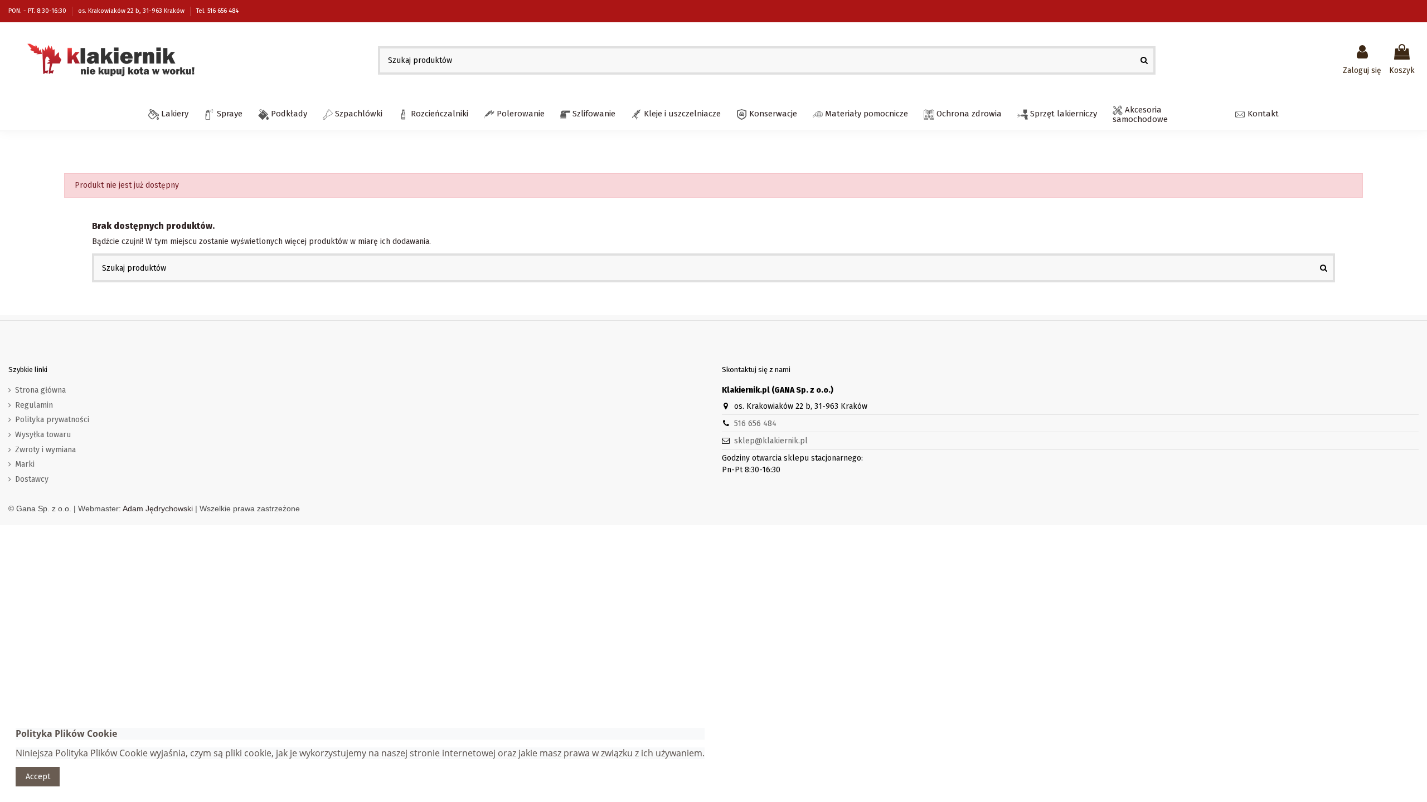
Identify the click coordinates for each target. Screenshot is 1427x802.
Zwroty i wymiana (45, 449)
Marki (25, 464)
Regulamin (34, 405)
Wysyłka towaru (43, 434)
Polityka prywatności (52, 419)
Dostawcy (31, 479)
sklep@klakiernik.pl (771, 441)
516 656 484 (755, 423)
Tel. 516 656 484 (217, 10)
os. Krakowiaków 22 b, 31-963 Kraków (132, 10)
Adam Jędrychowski (158, 508)
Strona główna (40, 390)
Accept (38, 776)
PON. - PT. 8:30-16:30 (38, 10)
